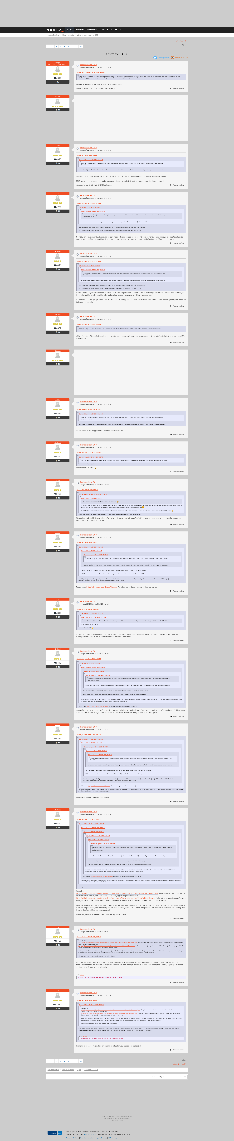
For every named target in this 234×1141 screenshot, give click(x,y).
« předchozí (179, 41)
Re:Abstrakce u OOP (88, 64)
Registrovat (116, 30)
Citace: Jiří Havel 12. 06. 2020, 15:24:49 (89, 937)
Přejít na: (154, 1077)
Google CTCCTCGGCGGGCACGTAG (57, 63)
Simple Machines (126, 1116)
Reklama (58, 97)
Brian (128, 1118)
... (52, 46)
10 (81, 46)
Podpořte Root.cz (100, 1138)
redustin (57, 314)
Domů (69, 30)
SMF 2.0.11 (106, 1116)
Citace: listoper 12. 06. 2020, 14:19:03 (89, 453)
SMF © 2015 (115, 1116)
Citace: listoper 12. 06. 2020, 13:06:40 (91, 160)
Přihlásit (104, 30)
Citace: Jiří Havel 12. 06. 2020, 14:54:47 (89, 735)
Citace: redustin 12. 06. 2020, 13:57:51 (89, 409)
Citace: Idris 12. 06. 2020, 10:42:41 (92, 498)
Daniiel (114, 1118)
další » (186, 41)
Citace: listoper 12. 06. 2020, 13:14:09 (89, 203)
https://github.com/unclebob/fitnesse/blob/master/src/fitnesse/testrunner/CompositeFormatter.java (117, 893)
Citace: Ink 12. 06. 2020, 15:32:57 (87, 1000)
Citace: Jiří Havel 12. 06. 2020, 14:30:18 (89, 609)
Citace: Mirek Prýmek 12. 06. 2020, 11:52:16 (90, 72)
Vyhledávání (92, 30)
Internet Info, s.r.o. (90, 1134)
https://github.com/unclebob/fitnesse (101, 587)
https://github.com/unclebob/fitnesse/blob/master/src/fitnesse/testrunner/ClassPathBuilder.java (115, 898)
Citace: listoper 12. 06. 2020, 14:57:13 (89, 819)
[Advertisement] (117, 12)
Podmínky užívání (86, 1138)
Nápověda (80, 30)
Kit (57, 991)
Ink (58, 193)
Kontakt (68, 1138)
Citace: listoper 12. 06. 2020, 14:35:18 (89, 659)
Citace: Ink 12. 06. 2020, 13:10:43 (87, 155)
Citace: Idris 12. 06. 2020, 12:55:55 (87, 490)
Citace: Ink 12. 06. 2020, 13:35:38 (87, 542)
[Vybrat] (82, 975)
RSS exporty (112, 1138)
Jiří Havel (58, 251)
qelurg (57, 480)
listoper (57, 145)
